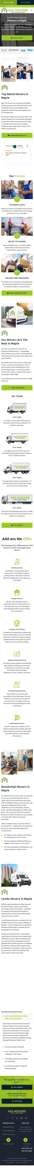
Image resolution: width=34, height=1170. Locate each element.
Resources (28, 1127)
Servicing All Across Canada (23, 6)
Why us (22, 1127)
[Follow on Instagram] (12, 1118)
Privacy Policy (11, 1162)
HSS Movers (9, 103)
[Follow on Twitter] (17, 1118)
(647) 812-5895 (27, 1151)
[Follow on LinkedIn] (21, 1118)
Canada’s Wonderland (15, 814)
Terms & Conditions (21, 1162)
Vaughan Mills (7, 817)
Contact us (22, 1129)
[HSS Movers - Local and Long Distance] (14, 10)
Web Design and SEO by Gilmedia (17, 1158)
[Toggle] (3, 1016)
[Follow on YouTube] (26, 1118)
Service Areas (29, 1129)
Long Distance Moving (8, 1134)
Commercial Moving (8, 1130)
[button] (32, 155)
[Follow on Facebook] (8, 1118)
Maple (12, 351)
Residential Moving (8, 1127)
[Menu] (32, 10)
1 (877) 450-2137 (27, 1148)
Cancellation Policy (25, 1131)
